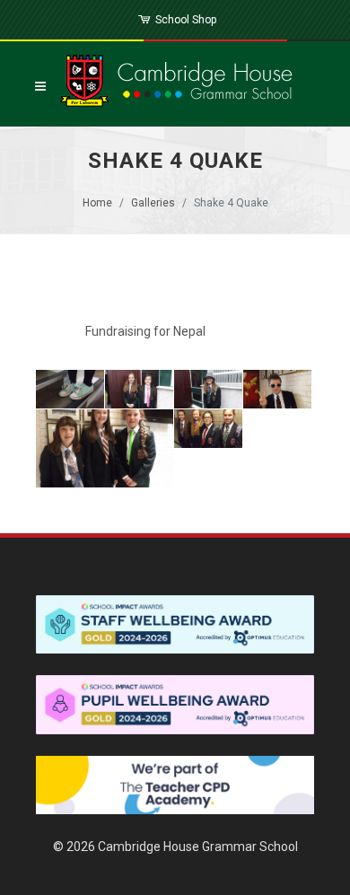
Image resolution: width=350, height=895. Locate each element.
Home (97, 203)
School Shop (184, 19)
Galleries (153, 203)
